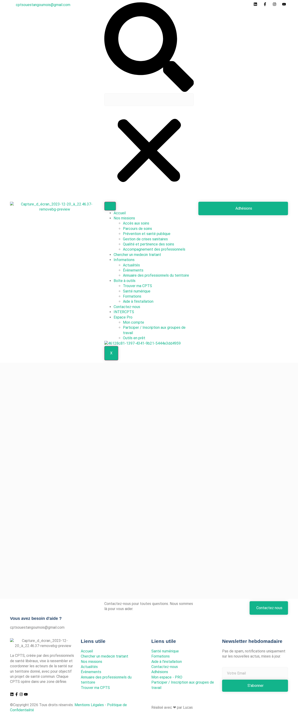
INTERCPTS (124, 312)
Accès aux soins (136, 223)
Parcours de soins (137, 228)
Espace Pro (123, 317)
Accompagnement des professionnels (154, 249)
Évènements (133, 270)
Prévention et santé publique (146, 234)
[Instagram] (21, 694)
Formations (132, 296)
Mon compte (133, 322)
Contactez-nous (127, 307)
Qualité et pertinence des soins (148, 244)
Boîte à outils (124, 281)
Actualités (131, 265)
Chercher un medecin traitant (137, 254)
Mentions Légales (89, 705)
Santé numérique (136, 291)
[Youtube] (26, 694)
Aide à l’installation (138, 301)
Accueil (120, 213)
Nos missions (124, 218)
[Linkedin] (12, 694)
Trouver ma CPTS (137, 286)
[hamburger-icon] (110, 206)
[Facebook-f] (16, 694)
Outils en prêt (134, 338)
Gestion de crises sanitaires (145, 239)
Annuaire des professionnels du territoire (156, 275)
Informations (124, 260)
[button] (149, 47)
